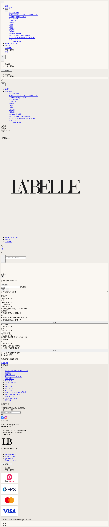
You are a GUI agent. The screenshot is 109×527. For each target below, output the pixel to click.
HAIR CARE (14, 40)
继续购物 (4, 363)
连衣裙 (11, 29)
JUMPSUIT (9, 390)
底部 (11, 27)
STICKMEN (13, 19)
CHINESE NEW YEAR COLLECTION (23, 15)
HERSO (8, 400)
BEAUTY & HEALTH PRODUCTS (22, 38)
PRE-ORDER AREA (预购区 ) (20, 36)
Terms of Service (10, 460)
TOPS (7, 384)
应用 (3, 289)
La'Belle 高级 (14, 13)
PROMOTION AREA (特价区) (16, 392)
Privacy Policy (10, 456)
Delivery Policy (10, 454)
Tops (11, 25)
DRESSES (9, 388)
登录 (7, 52)
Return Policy (9, 458)
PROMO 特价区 (15, 33)
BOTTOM (8, 386)
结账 (54, 322)
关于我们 (8, 48)
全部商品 (8, 8)
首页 (7, 6)
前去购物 (4, 285)
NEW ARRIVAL (11, 382)
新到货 (11, 22)
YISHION (12, 20)
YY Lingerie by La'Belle (17, 17)
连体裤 (11, 31)
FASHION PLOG (11, 43)
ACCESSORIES (15, 41)
